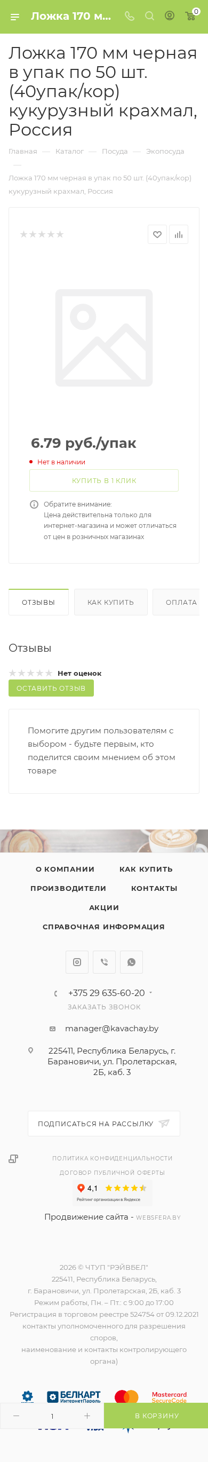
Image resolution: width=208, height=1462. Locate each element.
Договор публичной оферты (112, 1172)
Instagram (77, 962)
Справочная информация (104, 926)
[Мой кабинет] (169, 17)
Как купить (110, 602)
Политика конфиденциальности (112, 1158)
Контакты (154, 888)
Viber (104, 962)
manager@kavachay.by (111, 1028)
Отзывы (38, 602)
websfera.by (158, 1217)
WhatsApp (131, 962)
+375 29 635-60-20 (106, 993)
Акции (104, 907)
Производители (68, 888)
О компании (65, 869)
